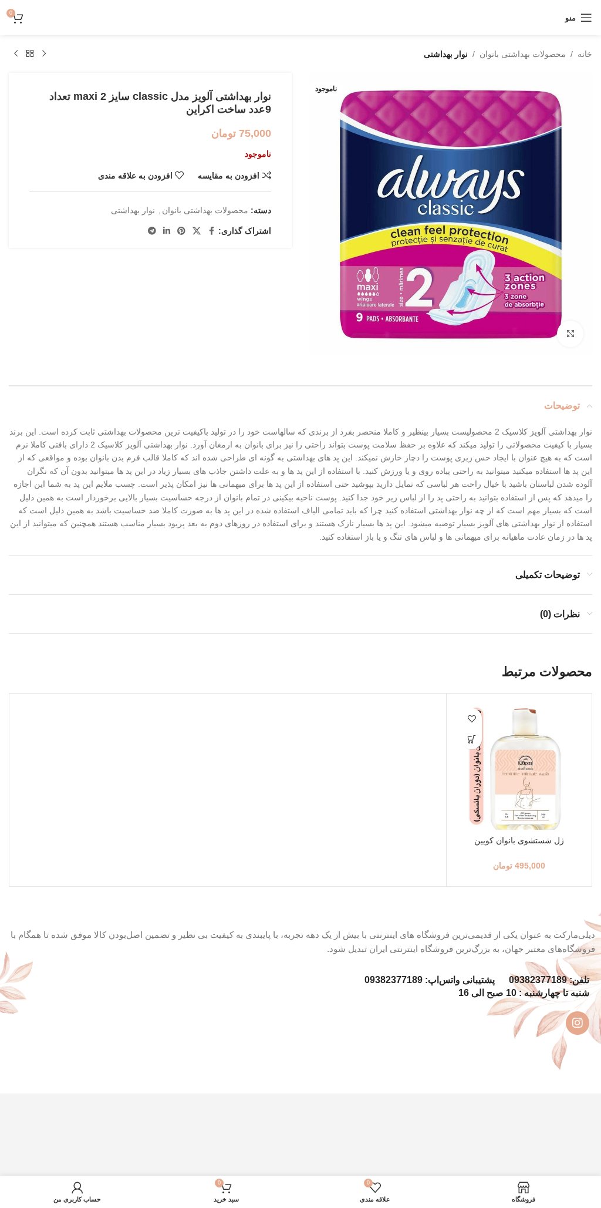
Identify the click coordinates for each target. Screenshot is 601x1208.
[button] (471, 739)
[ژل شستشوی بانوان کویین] (519, 766)
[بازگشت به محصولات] (30, 54)
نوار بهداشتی (446, 54)
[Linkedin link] (167, 231)
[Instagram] (577, 1023)
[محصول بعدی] (16, 54)
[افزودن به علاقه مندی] (471, 718)
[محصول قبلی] (44, 54)
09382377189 (538, 980)
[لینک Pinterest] (181, 231)
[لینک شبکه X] (196, 231)
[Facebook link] (211, 231)
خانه (585, 54)
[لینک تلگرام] (152, 231)
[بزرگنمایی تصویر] (570, 334)
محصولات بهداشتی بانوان (523, 54)
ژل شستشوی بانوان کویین (519, 840)
